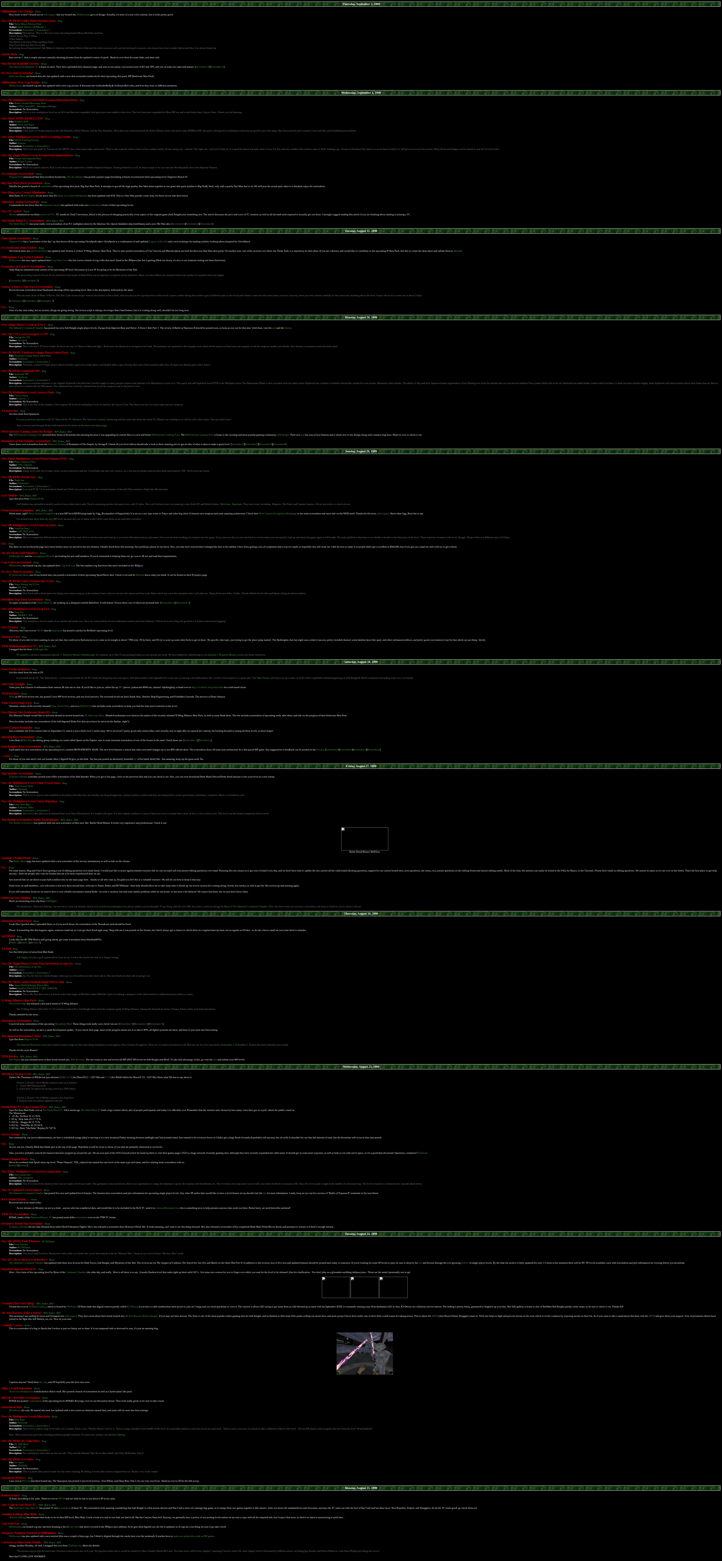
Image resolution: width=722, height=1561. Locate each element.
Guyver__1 (23, 398)
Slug (60, 21)
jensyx (21, 969)
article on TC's (47, 214)
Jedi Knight (283, 434)
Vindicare (23, 358)
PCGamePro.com (25, 654)
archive (465, 1262)
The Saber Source (49, 677)
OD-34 (40, 630)
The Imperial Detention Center (32, 1044)
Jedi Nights (29, 195)
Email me (423, 1152)
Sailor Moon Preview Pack (27, 24)
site (274, 327)
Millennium (83, 14)
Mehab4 (458, 250)
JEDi (11, 696)
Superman (237, 504)
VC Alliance (74, 419)
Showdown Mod (63, 1023)
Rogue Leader (25, 161)
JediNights (51, 901)
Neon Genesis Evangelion (42, 513)
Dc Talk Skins (21, 1444)
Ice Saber (19, 1462)
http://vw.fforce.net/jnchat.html (207, 687)
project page (68, 1044)
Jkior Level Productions (21, 1391)
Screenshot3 (206, 223)
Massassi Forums (56, 444)
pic (135, 759)
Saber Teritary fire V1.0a (26, 584)
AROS (435, 1316)
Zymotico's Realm (18, 776)
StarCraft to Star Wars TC (26, 1508)
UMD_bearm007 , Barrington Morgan (37, 106)
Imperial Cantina (51, 205)
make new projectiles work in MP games (193, 1536)
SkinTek (27, 740)
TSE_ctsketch (25, 464)
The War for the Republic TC (23, 66)
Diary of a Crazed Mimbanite (72, 195)
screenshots (46, 186)
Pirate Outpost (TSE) (24, 461)
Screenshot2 (192, 223)
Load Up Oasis (21, 528)
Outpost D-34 (16, 176)
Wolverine (225, 504)
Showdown (14, 1410)
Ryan (51, 324)
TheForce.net (75, 1545)
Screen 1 (14, 942)
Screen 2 (24, 942)
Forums (320, 749)
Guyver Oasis (21, 395)
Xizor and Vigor (26, 124)
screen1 (13, 1165)
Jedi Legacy (50, 14)
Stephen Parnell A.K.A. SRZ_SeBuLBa (37, 988)
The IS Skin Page (17, 1003)
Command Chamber (76, 1272)
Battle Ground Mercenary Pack (30, 103)
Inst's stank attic (22, 1174)
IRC (121, 687)
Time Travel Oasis (60, 706)
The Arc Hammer (75, 176)
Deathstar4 (23, 483)
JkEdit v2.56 (65, 1077)
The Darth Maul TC (19, 223)
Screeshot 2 (205, 740)
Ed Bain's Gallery (37, 1306)
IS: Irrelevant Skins (18, 574)
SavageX (22, 340)
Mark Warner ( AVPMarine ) (32, 27)
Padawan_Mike (26, 807)
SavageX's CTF (22, 337)
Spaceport (57, 630)
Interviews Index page (96, 425)
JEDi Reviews (78, 1059)
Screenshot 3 (46, 300)
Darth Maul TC (45, 602)
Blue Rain (19, 1419)
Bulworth (22, 1422)
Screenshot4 (279, 444)
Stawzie (22, 143)
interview (41, 419)
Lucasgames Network (43, 556)
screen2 (23, 1165)
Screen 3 (35, 942)
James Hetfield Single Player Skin (31, 985)
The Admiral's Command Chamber (26, 327)
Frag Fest (19, 612)
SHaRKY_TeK (25, 615)
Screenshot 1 (29, 30)
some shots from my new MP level (45, 519)
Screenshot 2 (43, 30)
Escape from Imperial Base (27, 158)
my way (43, 1382)
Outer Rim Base (22, 804)
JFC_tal (22, 1447)
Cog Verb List (68, 565)
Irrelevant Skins (17, 76)
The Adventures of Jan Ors (27, 966)
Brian (38, 11)
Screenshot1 (178, 223)
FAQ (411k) (86, 706)
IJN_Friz (22, 587)
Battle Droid (20, 861)
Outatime (22, 789)
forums (287, 327)
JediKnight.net (16, 556)
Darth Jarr (19, 480)
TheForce (72, 1306)
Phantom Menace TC (41, 1217)
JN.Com (26, 1480)
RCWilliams (48, 1241)
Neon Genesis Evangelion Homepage (278, 513)
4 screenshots (35, 1400)
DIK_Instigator (25, 1177)
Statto (34, 1199)
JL (22, 57)
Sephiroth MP (21, 374)
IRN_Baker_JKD (55, 220)
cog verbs (74, 1526)
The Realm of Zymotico (21, 822)
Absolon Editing (116, 1434)
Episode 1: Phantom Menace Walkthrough (73, 654)
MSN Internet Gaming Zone (28, 434)
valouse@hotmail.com (167, 1208)
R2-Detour (132, 1306)
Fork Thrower (21, 1244)
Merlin (12, 214)
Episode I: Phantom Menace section (226, 654)
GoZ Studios (23, 504)
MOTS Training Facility (26, 140)
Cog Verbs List (59, 260)
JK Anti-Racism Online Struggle (141, 1316)
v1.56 (108, 1077)
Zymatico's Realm (18, 1226)
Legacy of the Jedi (158, 241)
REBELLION (21, 121)
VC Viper (56, 419)
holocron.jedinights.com (114, 906)
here (228, 419)
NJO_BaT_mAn (26, 531)
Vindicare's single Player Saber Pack (32, 355)
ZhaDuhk (22, 1465)
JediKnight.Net (40, 649)
